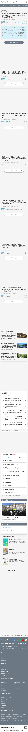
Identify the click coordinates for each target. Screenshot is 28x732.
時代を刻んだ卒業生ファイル (11, 464)
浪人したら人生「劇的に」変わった (13, 475)
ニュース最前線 (8, 485)
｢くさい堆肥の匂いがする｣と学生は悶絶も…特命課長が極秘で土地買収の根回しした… (13, 424)
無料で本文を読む (14, 42)
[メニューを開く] (26, 2)
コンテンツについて (5, 699)
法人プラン (3, 703)
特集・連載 (13, 5)
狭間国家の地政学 (13, 559)
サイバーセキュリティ (5, 658)
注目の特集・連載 (7, 500)
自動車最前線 (8, 482)
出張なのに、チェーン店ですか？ (12, 467)
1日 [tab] (8, 457)
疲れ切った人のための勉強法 (15, 539)
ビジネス (4, 10)
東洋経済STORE (4, 671)
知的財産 (3, 718)
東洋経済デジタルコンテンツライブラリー (10, 673)
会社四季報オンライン (5, 669)
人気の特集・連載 (7, 454)
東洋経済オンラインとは (6, 697)
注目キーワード (6, 524)
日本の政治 (7, 478)
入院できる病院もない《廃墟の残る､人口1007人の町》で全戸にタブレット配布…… (14, 406)
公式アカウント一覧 (16, 714)
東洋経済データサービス (6, 685)
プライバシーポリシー (19, 716)
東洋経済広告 (4, 688)
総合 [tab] (8, 395)
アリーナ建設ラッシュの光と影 (10, 517)
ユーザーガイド (4, 705)
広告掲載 (24, 714)
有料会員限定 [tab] (20, 395)
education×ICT (4, 655)
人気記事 (4, 393)
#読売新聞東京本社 (6, 527)
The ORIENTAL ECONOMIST (7, 667)
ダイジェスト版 (8, 460)
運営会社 (3, 714)
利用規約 (3, 707)
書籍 (14, 646)
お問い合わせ (23, 720)
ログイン (21, 2)
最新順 (7, 5)
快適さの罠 (11, 549)
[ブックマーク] (25, 22)
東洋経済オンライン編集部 (6, 121)
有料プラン (3, 701)
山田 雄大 (3, 78)
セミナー (3, 646)
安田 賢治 (3, 208)
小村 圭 (2, 252)
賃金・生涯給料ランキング (11, 493)
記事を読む (14, 84)
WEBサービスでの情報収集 (7, 716)
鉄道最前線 (3, 660)
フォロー (20, 22)
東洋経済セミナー (18, 685)
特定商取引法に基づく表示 (12, 718)
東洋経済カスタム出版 (19, 688)
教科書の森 (3, 690)
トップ (2, 5)
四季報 (9, 646)
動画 (23, 5)
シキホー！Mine (4, 675)
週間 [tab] (20, 457)
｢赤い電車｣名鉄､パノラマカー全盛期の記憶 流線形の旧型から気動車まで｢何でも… (13, 412)
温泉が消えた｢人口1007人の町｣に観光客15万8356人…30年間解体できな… (14, 399)
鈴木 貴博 (3, 21)
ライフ (25, 649)
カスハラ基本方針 (15, 720)
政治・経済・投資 (10, 649)
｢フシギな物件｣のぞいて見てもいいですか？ (15, 471)
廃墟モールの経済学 (9, 489)
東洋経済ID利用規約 (5, 720)
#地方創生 (14, 527)
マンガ (24, 643)
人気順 (18, 5)
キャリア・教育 (19, 649)
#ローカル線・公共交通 (7, 530)
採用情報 (8, 714)
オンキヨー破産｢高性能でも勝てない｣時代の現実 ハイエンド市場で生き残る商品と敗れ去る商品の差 (14, 15)
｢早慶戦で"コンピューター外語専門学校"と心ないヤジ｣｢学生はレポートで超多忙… (13, 418)
